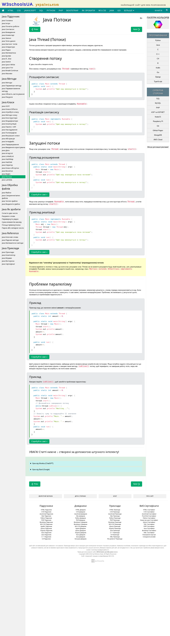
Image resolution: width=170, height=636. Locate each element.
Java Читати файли (10, 201)
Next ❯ (136, 29)
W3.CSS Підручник (46, 524)
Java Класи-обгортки (10, 168)
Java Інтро (6, 23)
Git (158, 126)
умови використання (157, 548)
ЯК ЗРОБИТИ (88, 10)
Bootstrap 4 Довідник (80, 524)
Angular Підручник (46, 530)
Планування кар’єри (149, 535)
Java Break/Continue (10, 70)
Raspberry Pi (158, 121)
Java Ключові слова (10, 237)
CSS (19, 10)
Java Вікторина (8, 261)
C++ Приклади (115, 532)
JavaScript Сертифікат (149, 514)
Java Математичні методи (12, 243)
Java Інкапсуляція (9, 124)
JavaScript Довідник (80, 514)
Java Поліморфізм (9, 132)
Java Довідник (80, 537)
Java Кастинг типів (9, 44)
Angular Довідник (80, 532)
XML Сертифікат (149, 532)
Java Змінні (6, 38)
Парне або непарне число (13, 228)
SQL (41, 10)
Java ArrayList (7, 153)
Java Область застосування (13, 94)
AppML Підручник (46, 526)
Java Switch (6, 61)
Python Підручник (46, 518)
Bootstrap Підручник (46, 522)
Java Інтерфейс (8, 141)
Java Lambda (7, 180)
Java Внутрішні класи (11, 135)
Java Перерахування (10, 144)
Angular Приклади (115, 528)
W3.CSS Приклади (115, 524)
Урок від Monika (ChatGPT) (42, 463)
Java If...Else (6, 58)
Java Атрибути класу (10, 112)
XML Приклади (115, 537)
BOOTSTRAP (72, 10)
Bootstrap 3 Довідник (80, 522)
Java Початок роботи (10, 26)
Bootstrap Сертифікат (149, 530)
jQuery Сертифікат (149, 522)
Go (158, 72)
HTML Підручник (46, 510)
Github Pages (158, 130)
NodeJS (158, 117)
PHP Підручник (46, 520)
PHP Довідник (80, 520)
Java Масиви (7, 73)
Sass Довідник (80, 535)
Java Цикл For (7, 67)
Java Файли (6, 192)
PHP (61, 10)
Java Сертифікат (8, 264)
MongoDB (158, 135)
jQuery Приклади (114, 526)
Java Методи (7, 82)
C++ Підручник (46, 537)
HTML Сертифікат (149, 510)
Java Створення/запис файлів (11, 196)
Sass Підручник (46, 532)
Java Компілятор (8, 255)
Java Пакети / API (9, 127)
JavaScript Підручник (46, 514)
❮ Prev (34, 29)
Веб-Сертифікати (149, 505)
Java (158, 45)
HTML (11, 10)
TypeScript (158, 81)
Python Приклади (115, 518)
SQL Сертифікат (149, 524)
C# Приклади (115, 535)
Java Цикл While (8, 64)
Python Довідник (80, 518)
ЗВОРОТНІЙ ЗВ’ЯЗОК (46, 496)
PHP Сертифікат (149, 526)
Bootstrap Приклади (114, 522)
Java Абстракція (8, 138)
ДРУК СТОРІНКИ (80, 496)
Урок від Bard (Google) (41, 469)
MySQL (158, 103)
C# (158, 59)
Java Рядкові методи (10, 240)
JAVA (112, 10)
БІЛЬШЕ (128, 10)
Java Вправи (7, 258)
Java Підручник (46, 535)
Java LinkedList (8, 156)
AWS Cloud (158, 139)
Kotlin (158, 68)
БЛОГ (115, 496)
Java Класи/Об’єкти (10, 109)
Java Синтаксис (8, 29)
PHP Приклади (115, 520)
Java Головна (7, 20)
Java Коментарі (8, 35)
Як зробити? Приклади (114, 539)
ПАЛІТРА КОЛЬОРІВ (158, 17)
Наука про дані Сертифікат (149, 520)
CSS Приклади (115, 512)
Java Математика (9, 53)
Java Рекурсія (7, 97)
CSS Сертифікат (149, 512)
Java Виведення (8, 32)
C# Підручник (46, 539)
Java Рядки (6, 50)
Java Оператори (8, 47)
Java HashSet (7, 162)
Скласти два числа (9, 213)
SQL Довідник (80, 516)
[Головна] (3, 10)
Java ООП (6, 106)
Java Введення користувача (13, 147)
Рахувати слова (8, 216)
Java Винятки (7, 171)
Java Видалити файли (11, 204)
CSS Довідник (80, 512)
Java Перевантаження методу (11, 89)
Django (158, 77)
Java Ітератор (7, 165)
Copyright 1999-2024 (85, 554)
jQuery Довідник (80, 530)
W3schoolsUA (30, 4)
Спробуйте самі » (39, 194)
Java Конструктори (9, 118)
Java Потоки (7, 177)
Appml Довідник (81, 528)
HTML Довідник (81, 510)
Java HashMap (7, 159)
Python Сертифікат (149, 518)
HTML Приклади (115, 510)
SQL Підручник (46, 516)
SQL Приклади (115, 516)
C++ (158, 54)
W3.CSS (102, 10)
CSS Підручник (46, 512)
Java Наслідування (9, 129)
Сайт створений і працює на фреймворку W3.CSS (97, 556)
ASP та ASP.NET (158, 112)
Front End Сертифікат (149, 516)
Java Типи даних (8, 41)
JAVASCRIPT (30, 10)
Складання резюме (149, 537)
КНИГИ (158, 10)
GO (119, 10)
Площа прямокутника (11, 225)
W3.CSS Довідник (80, 526)
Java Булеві (6, 56)
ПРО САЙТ (149, 496)
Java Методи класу (9, 115)
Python (158, 40)
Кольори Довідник (80, 539)
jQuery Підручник (46, 528)
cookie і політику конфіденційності (97, 550)
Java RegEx (6, 174)
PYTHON (51, 10)
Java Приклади (8, 252)
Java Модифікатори (10, 121)
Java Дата (5, 150)
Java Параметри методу (11, 85)
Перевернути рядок (10, 219)
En (141, 18)
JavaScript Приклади (115, 514)
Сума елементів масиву (12, 222)
